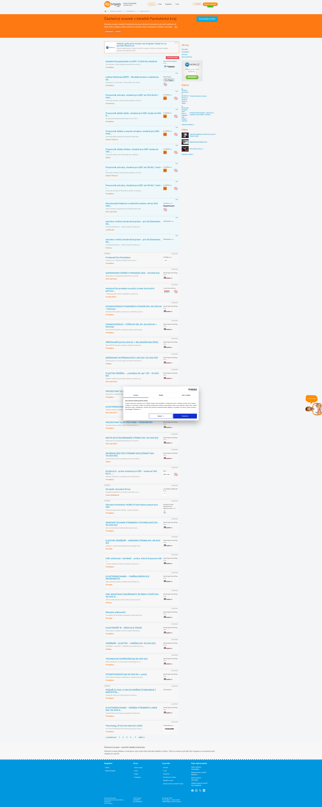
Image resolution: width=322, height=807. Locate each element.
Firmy (177, 4)
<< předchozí (110, 737)
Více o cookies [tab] (186, 395)
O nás (165, 771)
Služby (136, 774)
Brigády (151, 4)
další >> (142, 737)
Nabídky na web (168, 780)
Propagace (137, 777)
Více (176, 27)
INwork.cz (194, 774)
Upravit (160, 416)
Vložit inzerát (138, 767)
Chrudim (185, 49)
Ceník (136, 771)
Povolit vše (185, 416)
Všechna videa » (188, 154)
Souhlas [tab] (135, 395)
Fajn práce (194, 780)
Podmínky (166, 774)
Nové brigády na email (207, 19)
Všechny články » (188, 125)
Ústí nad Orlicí (187, 57)
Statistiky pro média (169, 777)
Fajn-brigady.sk (196, 785)
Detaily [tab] (161, 395)
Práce (160, 4)
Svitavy (184, 54)
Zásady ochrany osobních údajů (173, 784)
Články (107, 767)
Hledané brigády (110, 771)
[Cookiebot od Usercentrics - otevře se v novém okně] (189, 389)
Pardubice (185, 52)
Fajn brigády (195, 769)
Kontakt (165, 767)
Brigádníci (168, 4)
